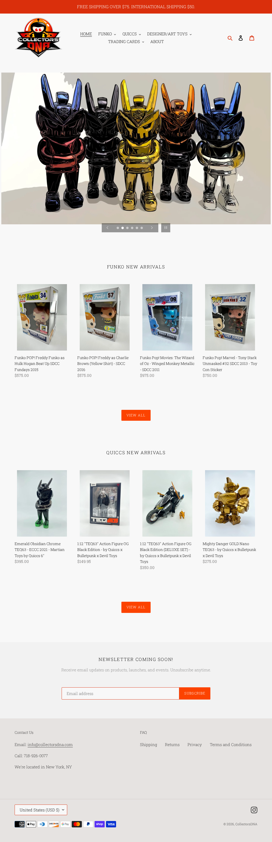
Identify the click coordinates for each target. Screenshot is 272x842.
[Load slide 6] (141, 227)
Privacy (195, 744)
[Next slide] (152, 228)
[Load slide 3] (127, 227)
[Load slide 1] (117, 227)
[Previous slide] (107, 228)
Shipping (148, 744)
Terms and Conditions (231, 744)
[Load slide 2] (122, 227)
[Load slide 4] (131, 227)
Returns (172, 744)
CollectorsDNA (246, 824)
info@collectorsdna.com (50, 744)
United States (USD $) (40, 809)
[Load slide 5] (136, 227)
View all (135, 415)
